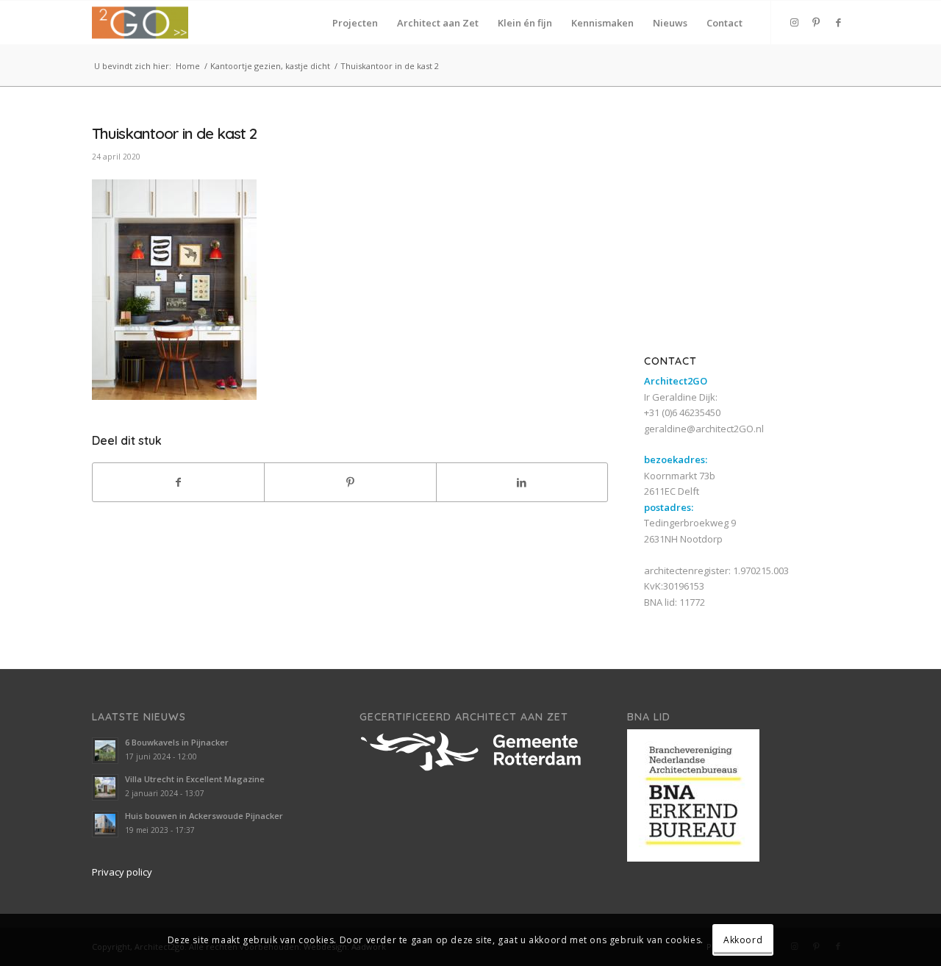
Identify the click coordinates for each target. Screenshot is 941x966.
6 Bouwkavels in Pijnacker (177, 742)
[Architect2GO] (140, 23)
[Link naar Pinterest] (816, 22)
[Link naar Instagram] (794, 22)
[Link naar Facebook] (838, 22)
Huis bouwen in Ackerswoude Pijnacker (204, 815)
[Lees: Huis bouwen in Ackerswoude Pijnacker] (105, 824)
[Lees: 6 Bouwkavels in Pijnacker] (105, 750)
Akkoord (742, 940)
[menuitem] (355, 23)
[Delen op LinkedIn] (522, 482)
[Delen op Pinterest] (350, 482)
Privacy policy (122, 872)
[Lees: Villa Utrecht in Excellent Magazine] (105, 787)
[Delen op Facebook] (178, 482)
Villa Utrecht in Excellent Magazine (195, 778)
